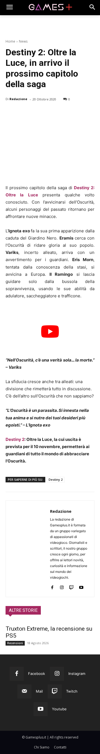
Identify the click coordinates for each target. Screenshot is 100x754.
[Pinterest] (36, 113)
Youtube (59, 709)
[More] (75, 113)
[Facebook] (11, 113)
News (23, 41)
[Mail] (24, 691)
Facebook (36, 673)
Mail (39, 691)
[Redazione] (28, 548)
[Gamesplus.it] (50, 7)
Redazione (18, 99)
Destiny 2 (15, 439)
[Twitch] (71, 586)
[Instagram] (62, 586)
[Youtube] (81, 586)
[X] (23, 113)
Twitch (72, 691)
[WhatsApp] (49, 113)
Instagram (76, 673)
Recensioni (15, 643)
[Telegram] (62, 113)
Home (10, 41)
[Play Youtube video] (50, 332)
